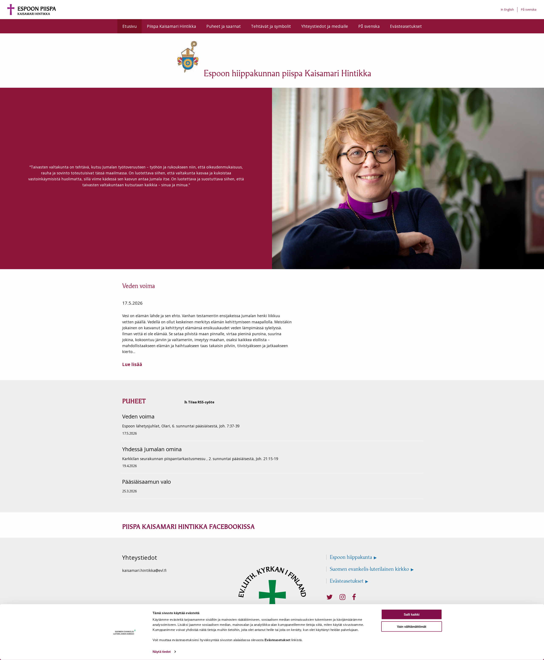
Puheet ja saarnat (223, 26)
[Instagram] (342, 597)
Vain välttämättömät (411, 626)
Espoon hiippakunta (351, 557)
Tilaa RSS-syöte (200, 402)
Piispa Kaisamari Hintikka (171, 26)
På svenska (528, 9)
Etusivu (129, 26)
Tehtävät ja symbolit (271, 26)
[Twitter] (329, 597)
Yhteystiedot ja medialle (324, 26)
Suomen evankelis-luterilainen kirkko (369, 569)
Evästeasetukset (406, 26)
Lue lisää (132, 364)
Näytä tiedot (162, 651)
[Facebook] (354, 597)
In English (507, 9)
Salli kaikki (411, 614)
